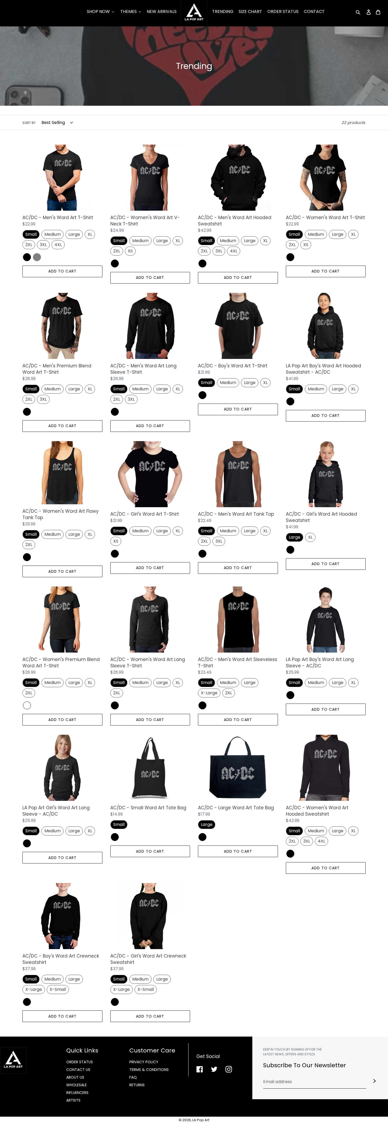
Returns (137, 1085)
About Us (75, 1077)
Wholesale (76, 1085)
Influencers (77, 1092)
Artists (73, 1100)
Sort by (29, 123)
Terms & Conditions (149, 1069)
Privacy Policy (143, 1062)
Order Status (79, 1062)
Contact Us (78, 1069)
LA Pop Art (200, 1119)
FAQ (133, 1077)
